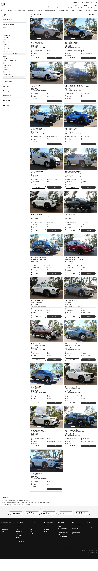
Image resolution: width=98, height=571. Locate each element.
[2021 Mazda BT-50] (46, 374)
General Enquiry (89, 527)
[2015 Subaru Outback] (80, 29)
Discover (88, 10)
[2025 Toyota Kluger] (46, 417)
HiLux (31, 525)
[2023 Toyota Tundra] (80, 417)
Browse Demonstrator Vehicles (63, 529)
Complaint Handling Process (91, 548)
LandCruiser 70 (33, 527)
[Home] (1, 10)
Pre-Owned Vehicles (20, 10)
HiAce (31, 529)
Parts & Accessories (50, 10)
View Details (38, 57)
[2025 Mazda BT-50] (80, 116)
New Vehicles (9, 10)
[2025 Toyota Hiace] (46, 159)
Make (4, 27)
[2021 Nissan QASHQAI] (80, 245)
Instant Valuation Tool (63, 532)
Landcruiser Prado (20, 541)
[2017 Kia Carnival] (46, 73)
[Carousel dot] (38, 38)
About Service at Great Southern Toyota (77, 527)
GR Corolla (46, 529)
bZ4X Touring (19, 535)
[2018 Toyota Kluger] (46, 461)
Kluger (17, 537)
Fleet (72, 10)
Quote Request (61, 534)
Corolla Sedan (4, 529)
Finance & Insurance (63, 10)
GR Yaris (46, 531)
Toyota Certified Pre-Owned (62, 537)
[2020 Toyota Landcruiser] (80, 159)
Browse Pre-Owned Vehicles (62, 525)
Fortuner (18, 539)
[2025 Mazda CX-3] (80, 288)
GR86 (45, 525)
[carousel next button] (61, 29)
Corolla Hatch (4, 527)
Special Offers (31, 10)
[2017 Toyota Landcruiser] (46, 331)
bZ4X (17, 533)
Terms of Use (82, 548)
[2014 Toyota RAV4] (46, 29)
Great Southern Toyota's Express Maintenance (76, 532)
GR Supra (46, 527)
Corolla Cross (19, 527)
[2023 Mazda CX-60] (80, 374)
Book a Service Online (77, 525)
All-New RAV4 (19, 531)
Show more (14, 53)
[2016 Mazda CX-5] (80, 331)
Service (40, 10)
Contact (95, 10)
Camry (3, 531)
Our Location (89, 525)
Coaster (31, 533)
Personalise (80, 10)
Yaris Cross (18, 525)
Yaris (2, 525)
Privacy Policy (77, 548)
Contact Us (54, 57)
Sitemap (72, 548)
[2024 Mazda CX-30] (46, 288)
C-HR (17, 529)
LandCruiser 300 (19, 544)
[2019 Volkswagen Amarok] (80, 73)
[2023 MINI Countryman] (46, 245)
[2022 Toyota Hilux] (46, 116)
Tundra (31, 531)
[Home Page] (3, 4)
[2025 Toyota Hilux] (46, 202)
